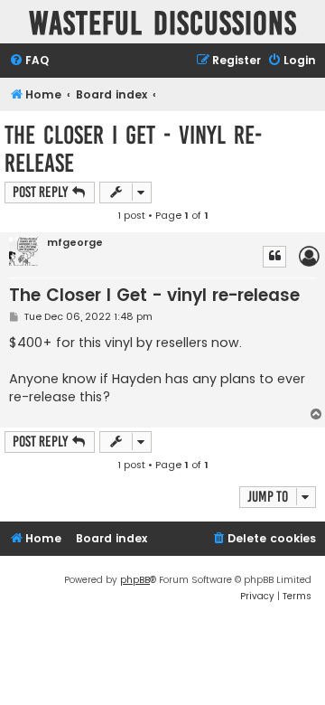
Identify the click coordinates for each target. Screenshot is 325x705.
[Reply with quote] (274, 257)
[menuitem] (29, 61)
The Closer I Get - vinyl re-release (133, 149)
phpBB (135, 580)
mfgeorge (75, 243)
